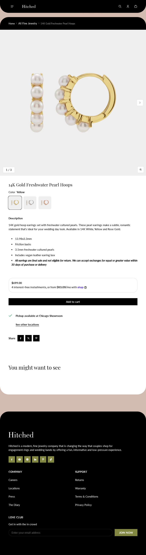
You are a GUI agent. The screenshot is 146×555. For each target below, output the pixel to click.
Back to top (19, 416)
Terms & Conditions (86, 496)
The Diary (14, 504)
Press (12, 496)
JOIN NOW (126, 532)
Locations (14, 488)
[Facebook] (12, 459)
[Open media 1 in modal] (73, 103)
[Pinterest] (43, 459)
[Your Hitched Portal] (127, 6)
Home (12, 23)
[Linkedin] (35, 459)
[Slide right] (140, 103)
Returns (79, 479)
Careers (13, 479)
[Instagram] (27, 459)
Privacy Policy (83, 504)
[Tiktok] (51, 459)
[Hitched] (29, 6)
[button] (120, 6)
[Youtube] (19, 459)
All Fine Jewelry (27, 23)
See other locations (27, 324)
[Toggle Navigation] (12, 6)
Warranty (80, 488)
